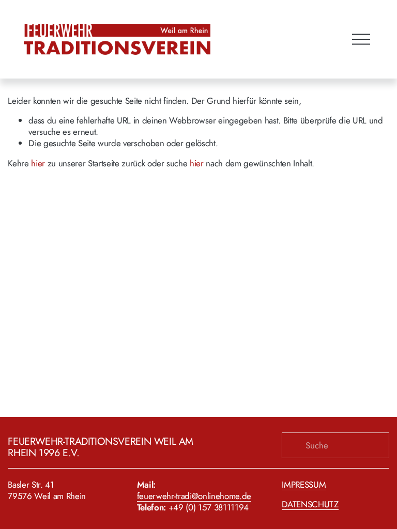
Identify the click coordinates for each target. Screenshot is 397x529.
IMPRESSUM (304, 484)
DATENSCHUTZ (310, 504)
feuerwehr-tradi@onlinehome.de (194, 496)
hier (38, 163)
